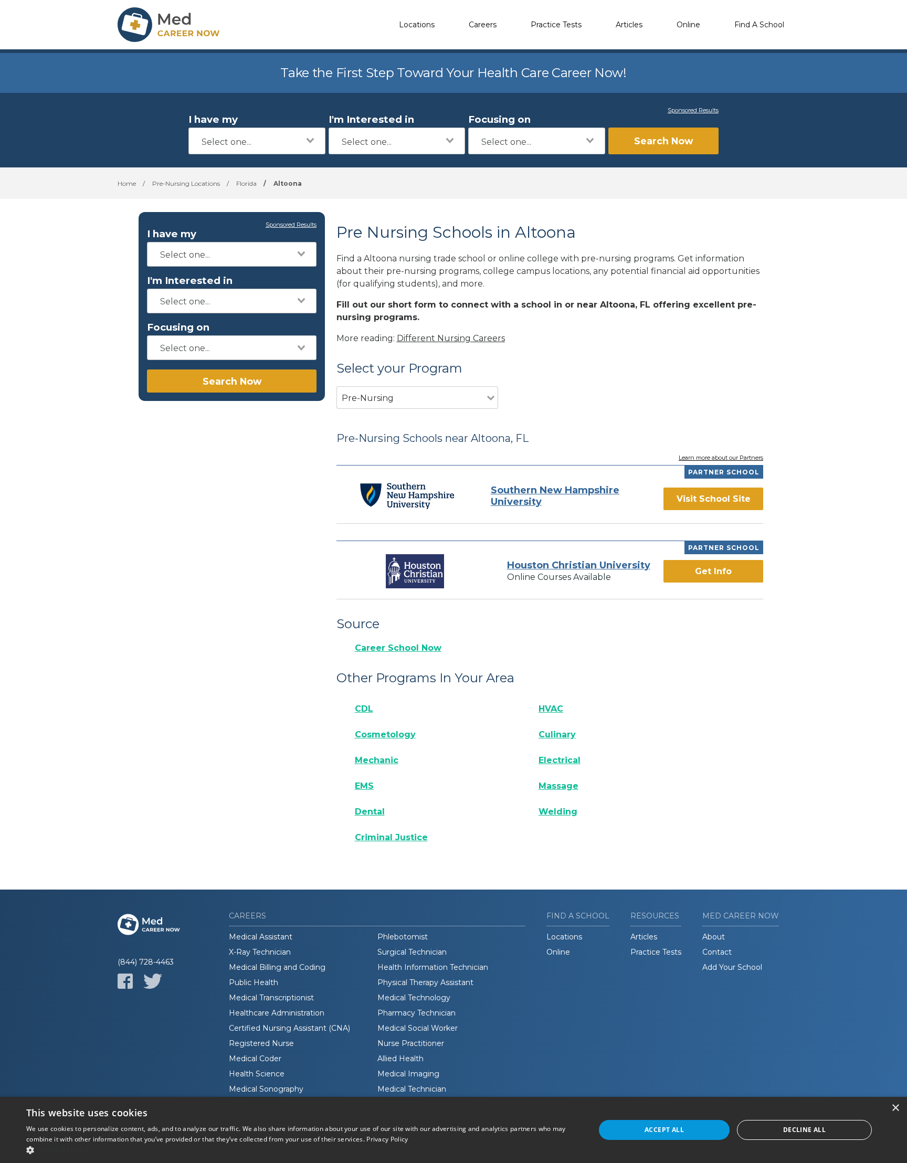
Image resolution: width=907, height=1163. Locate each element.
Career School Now (398, 648)
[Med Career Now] (170, 24)
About (713, 937)
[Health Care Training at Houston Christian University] (415, 571)
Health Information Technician (432, 967)
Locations (417, 24)
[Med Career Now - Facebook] (125, 981)
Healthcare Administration (276, 1013)
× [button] (895, 1108)
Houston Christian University (578, 565)
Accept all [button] (664, 1129)
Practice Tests (556, 24)
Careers (483, 24)
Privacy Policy (387, 1139)
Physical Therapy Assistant (425, 982)
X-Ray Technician (260, 952)
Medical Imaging (408, 1074)
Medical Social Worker (417, 1028)
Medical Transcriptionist (271, 997)
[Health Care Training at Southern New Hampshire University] (407, 496)
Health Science (256, 1074)
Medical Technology (413, 997)
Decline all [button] (804, 1129)
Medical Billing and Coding (277, 967)
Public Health (253, 982)
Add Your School (732, 967)
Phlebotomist (402, 937)
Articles (629, 24)
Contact (717, 952)
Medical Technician (411, 1089)
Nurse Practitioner (410, 1043)
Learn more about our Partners (721, 458)
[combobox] (257, 141)
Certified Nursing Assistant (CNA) (289, 1028)
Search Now (663, 140)
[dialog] (453, 1130)
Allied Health (400, 1058)
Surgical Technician (412, 952)
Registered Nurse (261, 1043)
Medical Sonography (266, 1089)
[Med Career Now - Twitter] (152, 981)
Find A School (759, 24)
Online (688, 24)
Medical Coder (255, 1058)
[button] (302, 1150)
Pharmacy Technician (416, 1013)
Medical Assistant (260, 937)
